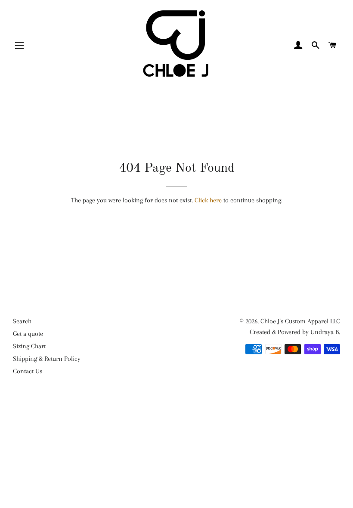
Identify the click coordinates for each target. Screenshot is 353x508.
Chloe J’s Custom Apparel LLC (300, 321)
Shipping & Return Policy (47, 358)
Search (22, 321)
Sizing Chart (29, 346)
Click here (208, 200)
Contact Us (27, 371)
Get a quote (28, 334)
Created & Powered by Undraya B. (295, 332)
